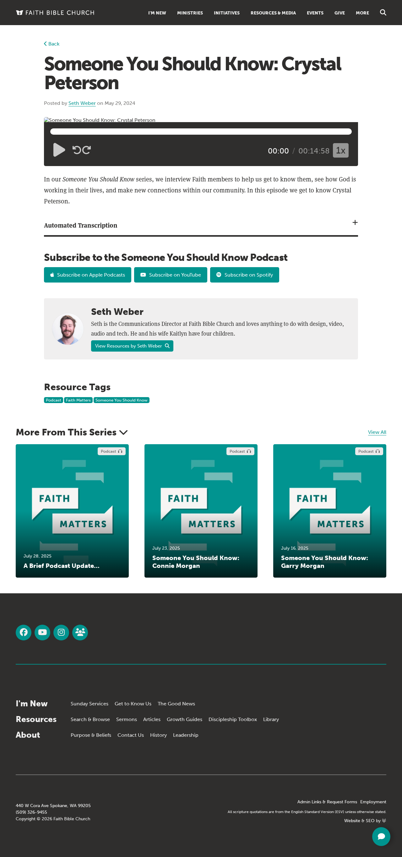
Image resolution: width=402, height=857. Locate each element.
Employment (373, 802)
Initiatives (227, 13)
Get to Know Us (133, 704)
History (158, 735)
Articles (151, 719)
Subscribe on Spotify (249, 275)
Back (53, 44)
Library (271, 719)
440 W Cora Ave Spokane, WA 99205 (53, 805)
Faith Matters (78, 400)
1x (340, 150)
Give (339, 13)
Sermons (126, 719)
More (362, 13)
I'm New (157, 13)
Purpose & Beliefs (91, 735)
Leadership (185, 735)
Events (315, 13)
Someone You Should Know (121, 400)
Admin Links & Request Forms (327, 802)
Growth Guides (184, 719)
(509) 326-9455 (31, 812)
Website (352, 820)
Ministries (190, 13)
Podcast (53, 400)
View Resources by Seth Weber (129, 346)
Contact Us (130, 735)
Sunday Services (89, 704)
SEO (370, 820)
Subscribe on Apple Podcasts (91, 275)
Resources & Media (273, 13)
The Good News (176, 704)
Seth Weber (82, 103)
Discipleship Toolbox (233, 719)
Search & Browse (90, 719)
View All (377, 432)
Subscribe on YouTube (175, 275)
